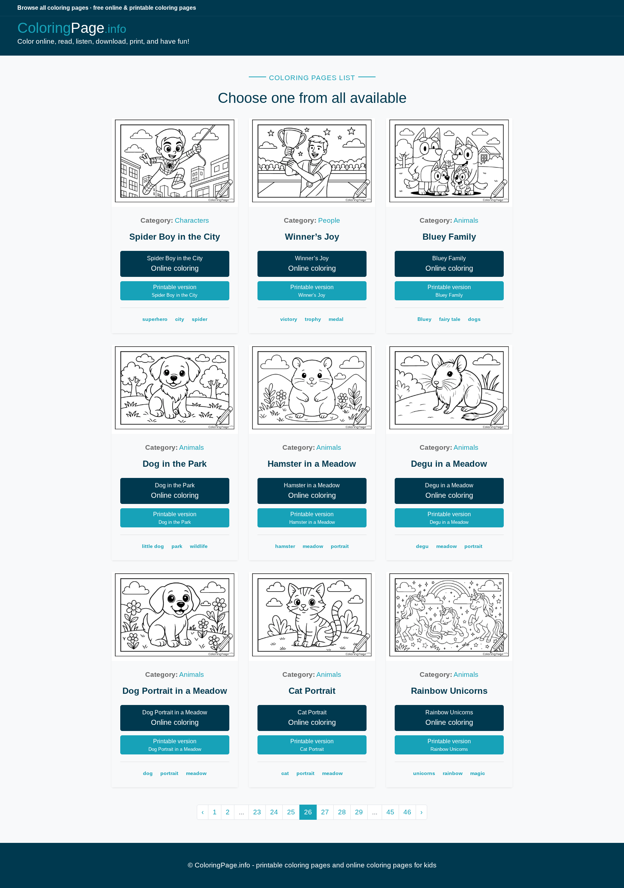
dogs (474, 319)
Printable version (175, 291)
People (329, 220)
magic (477, 773)
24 (274, 812)
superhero (155, 319)
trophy (313, 319)
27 (325, 812)
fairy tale (449, 319)
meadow (313, 546)
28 (342, 812)
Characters (192, 220)
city (179, 319)
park (177, 546)
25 (291, 812)
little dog (153, 546)
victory (288, 319)
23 (257, 812)
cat (285, 773)
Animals (466, 220)
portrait (340, 546)
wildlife (199, 546)
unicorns (424, 773)
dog (148, 773)
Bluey (424, 319)
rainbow (453, 773)
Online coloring (175, 263)
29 (359, 812)
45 (390, 812)
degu (422, 546)
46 (407, 812)
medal (336, 319)
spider (199, 319)
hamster (285, 546)
